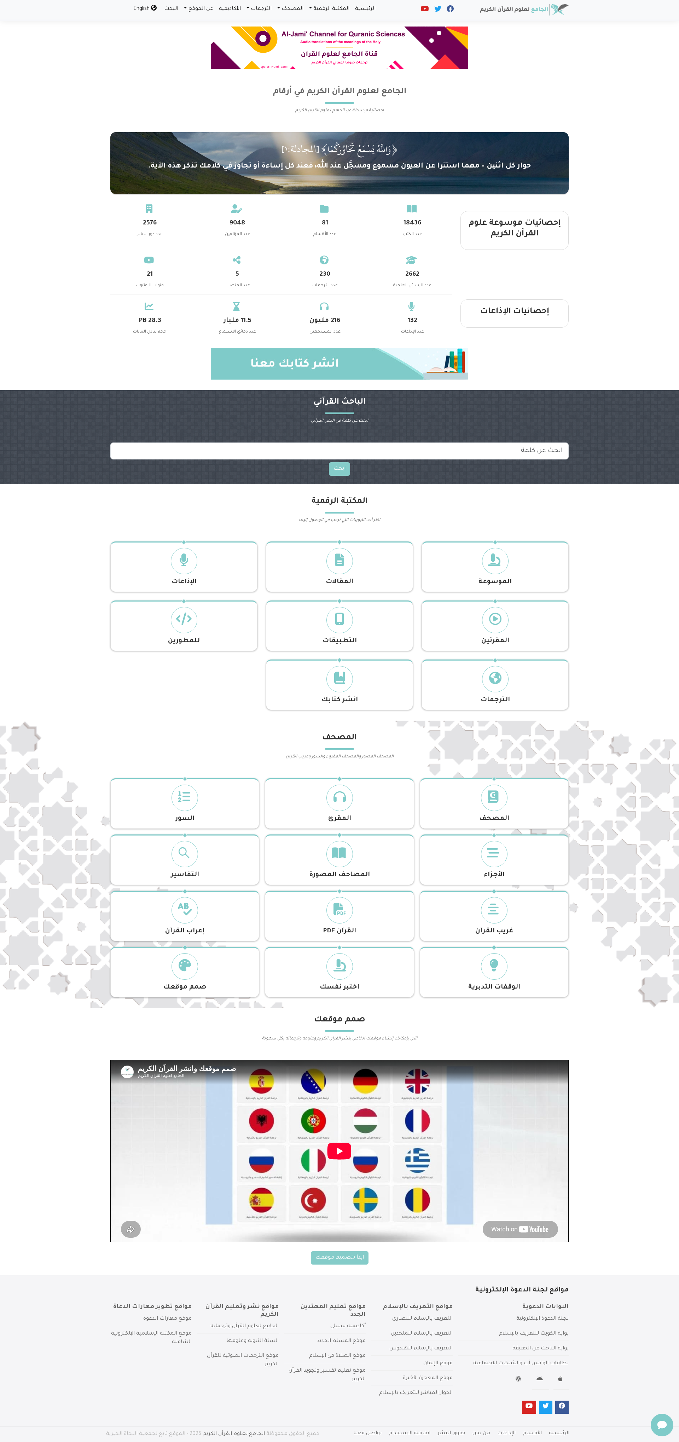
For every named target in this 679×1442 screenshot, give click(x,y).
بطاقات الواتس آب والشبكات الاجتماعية (521, 1363)
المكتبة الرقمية (331, 9)
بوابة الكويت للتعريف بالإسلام (534, 1334)
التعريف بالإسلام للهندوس (421, 1349)
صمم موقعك (184, 987)
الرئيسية (365, 9)
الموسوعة (495, 582)
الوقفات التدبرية (494, 987)
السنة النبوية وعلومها (252, 1341)
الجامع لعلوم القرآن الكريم (234, 1434)
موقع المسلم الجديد (341, 1341)
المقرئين (495, 641)
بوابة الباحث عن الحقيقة (540, 1349)
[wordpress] (519, 1380)
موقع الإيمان (438, 1363)
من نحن (481, 1433)
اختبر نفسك (339, 987)
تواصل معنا (367, 1433)
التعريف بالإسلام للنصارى (422, 1319)
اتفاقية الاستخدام (409, 1433)
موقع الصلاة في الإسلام (337, 1356)
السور (185, 818)
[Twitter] (437, 10)
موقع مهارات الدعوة (167, 1319)
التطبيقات (340, 641)
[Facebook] (449, 10)
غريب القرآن (494, 931)
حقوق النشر (451, 1433)
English (142, 9)
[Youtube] (424, 10)
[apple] (561, 1380)
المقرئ (339, 818)
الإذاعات (184, 582)
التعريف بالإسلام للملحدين (422, 1334)
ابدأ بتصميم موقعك (339, 1258)
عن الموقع (200, 9)
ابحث (339, 469)
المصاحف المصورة (339, 875)
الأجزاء (494, 875)
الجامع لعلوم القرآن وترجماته (244, 1326)
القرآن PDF (339, 931)
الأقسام (532, 1433)
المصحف (292, 9)
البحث (171, 9)
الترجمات (261, 9)
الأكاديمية (230, 9)
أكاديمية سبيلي (348, 1326)
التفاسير (185, 875)
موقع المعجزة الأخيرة (428, 1378)
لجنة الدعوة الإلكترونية (542, 1319)
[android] (540, 1380)
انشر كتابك (339, 700)
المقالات (339, 582)
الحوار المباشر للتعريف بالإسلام (416, 1393)
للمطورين (184, 641)
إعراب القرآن (184, 931)
